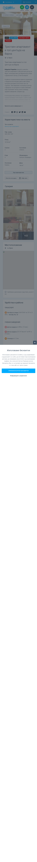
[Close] (35, 342)
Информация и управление (18, 376)
